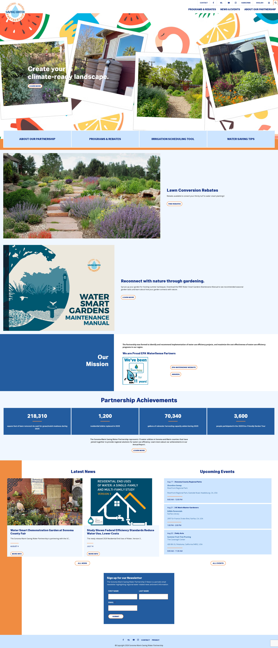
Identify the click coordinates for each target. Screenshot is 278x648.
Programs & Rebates (202, 9)
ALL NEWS (82, 563)
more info (17, 554)
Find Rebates (174, 204)
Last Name (144, 591)
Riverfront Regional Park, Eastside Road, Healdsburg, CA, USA (192, 493)
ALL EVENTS (218, 563)
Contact (204, 3)
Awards (176, 374)
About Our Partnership (260, 9)
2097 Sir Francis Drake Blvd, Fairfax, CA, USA (185, 518)
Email (111, 602)
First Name (113, 591)
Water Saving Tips (241, 139)
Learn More (35, 86)
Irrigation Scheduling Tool (172, 139)
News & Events (230, 9)
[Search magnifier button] (275, 2)
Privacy (155, 640)
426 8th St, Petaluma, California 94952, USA (184, 544)
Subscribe (246, 3)
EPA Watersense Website (184, 367)
